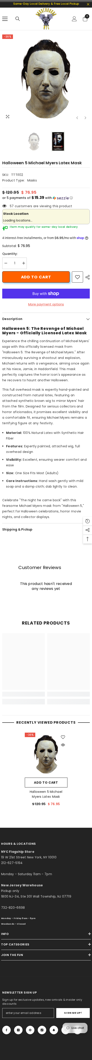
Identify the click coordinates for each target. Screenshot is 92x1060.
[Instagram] (18, 1030)
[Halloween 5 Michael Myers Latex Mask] (46, 754)
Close (88, 4)
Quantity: (10, 254)
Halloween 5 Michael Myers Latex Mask (46, 794)
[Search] (17, 18)
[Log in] (74, 18)
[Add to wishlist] (63, 737)
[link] (77, 277)
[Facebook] (6, 1030)
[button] (77, 118)
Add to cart (36, 277)
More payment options (46, 304)
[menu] (5, 18)
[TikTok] (42, 1030)
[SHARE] (86, 277)
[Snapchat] (54, 1030)
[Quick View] (63, 745)
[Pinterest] (30, 1030)
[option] (46, 78)
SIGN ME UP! (73, 1013)
